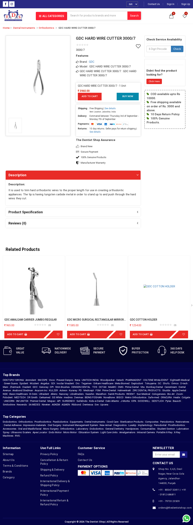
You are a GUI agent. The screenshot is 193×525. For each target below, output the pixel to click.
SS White (57, 397)
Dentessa (88, 404)
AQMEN (66, 404)
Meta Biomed (122, 383)
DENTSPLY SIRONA (13, 380)
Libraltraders (77, 394)
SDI (53, 383)
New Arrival (106, 425)
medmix (68, 397)
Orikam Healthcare (103, 383)
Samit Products (116, 394)
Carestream (171, 387)
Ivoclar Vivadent (65, 383)
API (59, 401)
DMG (121, 387)
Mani (6, 387)
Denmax (79, 397)
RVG (17, 435)
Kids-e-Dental (96, 401)
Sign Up (185, 4)
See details (110, 108)
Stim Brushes (62, 387)
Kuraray (73, 390)
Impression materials (34, 425)
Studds (166, 390)
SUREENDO (68, 401)
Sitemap (8, 454)
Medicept (88, 390)
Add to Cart (90, 96)
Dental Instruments (24, 27)
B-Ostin (33, 394)
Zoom (179, 394)
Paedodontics (60, 421)
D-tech (184, 383)
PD (80, 390)
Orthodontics (46, 27)
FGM (98, 390)
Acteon (64, 390)
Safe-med (154, 397)
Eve (97, 404)
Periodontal (160, 425)
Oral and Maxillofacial (29, 428)
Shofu (166, 383)
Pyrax (168, 401)
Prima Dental (132, 387)
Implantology (145, 425)
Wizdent (34, 383)
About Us (9, 460)
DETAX (103, 387)
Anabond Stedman (23, 390)
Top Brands (11, 375)
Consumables (147, 428)
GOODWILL (144, 401)
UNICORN (9, 401)
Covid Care (112, 421)
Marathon (101, 394)
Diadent (26, 387)
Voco (52, 380)
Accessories (9, 428)
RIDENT (131, 394)
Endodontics (10, 421)
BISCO (120, 397)
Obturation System (88, 432)
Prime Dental (109, 390)
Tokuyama (151, 383)
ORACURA (166, 397)
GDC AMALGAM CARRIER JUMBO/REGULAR (30, 319)
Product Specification (25, 212)
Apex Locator (40, 432)
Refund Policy (49, 475)
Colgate (186, 397)
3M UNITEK (22, 401)
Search (134, 15)
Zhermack (15, 387)
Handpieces (132, 428)
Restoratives (182, 421)
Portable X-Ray (164, 432)
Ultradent (44, 394)
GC (160, 383)
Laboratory (82, 428)
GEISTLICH (158, 401)
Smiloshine (9, 404)
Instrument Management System (80, 425)
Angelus (45, 383)
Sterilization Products (131, 421)
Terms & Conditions (15, 465)
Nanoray (64, 394)
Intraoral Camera (146, 432)
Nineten (46, 404)
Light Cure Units (109, 432)
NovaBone (109, 397)
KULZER (53, 390)
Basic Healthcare (18, 394)
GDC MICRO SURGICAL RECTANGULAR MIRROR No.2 (95, 319)
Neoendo (22, 404)
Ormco (175, 383)
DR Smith (32, 397)
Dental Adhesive (12, 425)
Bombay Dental (154, 387)
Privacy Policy (49, 454)
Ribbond (77, 404)
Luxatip (132, 425)
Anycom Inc (41, 390)
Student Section (166, 428)
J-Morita (125, 401)
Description (17, 175)
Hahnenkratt (124, 390)
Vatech (120, 380)
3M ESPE (43, 380)
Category (9, 477)
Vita (142, 387)
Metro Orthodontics (136, 397)
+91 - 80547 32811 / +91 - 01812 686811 (172, 492)
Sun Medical (144, 394)
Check (177, 48)
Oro (78, 383)
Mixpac (51, 401)
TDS (95, 387)
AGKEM (56, 404)
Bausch (177, 401)
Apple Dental (179, 390)
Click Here (154, 81)
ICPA (134, 401)
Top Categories (14, 416)
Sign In (170, 4)
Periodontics (167, 421)
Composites (152, 421)
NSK (5, 394)
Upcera (104, 404)
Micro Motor (70, 432)
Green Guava (11, 383)
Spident (24, 383)
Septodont (137, 383)
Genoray (44, 387)
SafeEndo (82, 401)
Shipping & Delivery (52, 469)
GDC (91, 61)
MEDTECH (20, 397)
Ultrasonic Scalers (21, 432)
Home (6, 27)
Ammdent (31, 380)
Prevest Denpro (65, 380)
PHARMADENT (134, 380)
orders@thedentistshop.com (172, 507)
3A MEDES (35, 404)
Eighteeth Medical (180, 380)
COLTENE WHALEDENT (156, 380)
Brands (7, 471)
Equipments (76, 421)
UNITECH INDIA (90, 380)
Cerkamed (45, 397)
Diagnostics (120, 425)
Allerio (54, 394)
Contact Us (154, 4)
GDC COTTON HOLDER (143, 319)
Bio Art (171, 394)
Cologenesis (159, 394)
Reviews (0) (17, 223)
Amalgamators (127, 432)
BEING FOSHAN (93, 397)
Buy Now (127, 96)
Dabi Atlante (112, 401)
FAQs (81, 454)
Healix (177, 397)
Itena (78, 380)
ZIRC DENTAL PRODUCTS (146, 390)
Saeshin (90, 394)
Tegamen (86, 383)
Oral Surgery (54, 425)
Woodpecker (107, 380)
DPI (52, 387)
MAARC (112, 387)
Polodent (8, 397)
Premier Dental (38, 401)
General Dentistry (114, 428)
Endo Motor (55, 432)
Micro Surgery (50, 428)
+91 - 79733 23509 (168, 501)
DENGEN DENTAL (81, 387)
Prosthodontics (42, 421)
